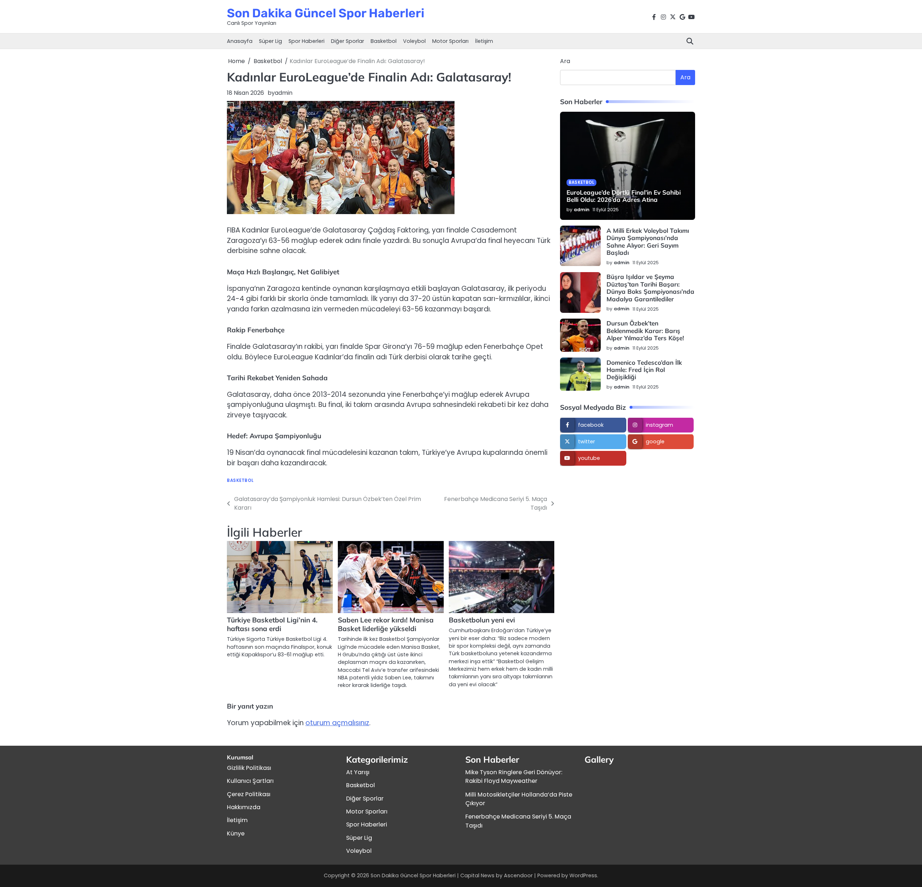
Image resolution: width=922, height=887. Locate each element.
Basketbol (384, 41)
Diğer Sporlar (347, 41)
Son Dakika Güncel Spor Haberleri (325, 13)
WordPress (583, 875)
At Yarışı (358, 772)
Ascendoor (518, 875)
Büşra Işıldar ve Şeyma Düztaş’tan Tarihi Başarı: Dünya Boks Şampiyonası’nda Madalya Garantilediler (650, 288)
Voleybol (414, 41)
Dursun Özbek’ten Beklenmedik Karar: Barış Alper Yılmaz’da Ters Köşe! (645, 331)
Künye (236, 833)
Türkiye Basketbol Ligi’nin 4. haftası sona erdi (272, 624)
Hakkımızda (243, 807)
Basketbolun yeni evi (482, 620)
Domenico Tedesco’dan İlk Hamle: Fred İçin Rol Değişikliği (644, 370)
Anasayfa (239, 41)
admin (283, 93)
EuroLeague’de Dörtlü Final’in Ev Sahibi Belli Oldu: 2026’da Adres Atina (624, 196)
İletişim (484, 41)
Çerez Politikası (248, 794)
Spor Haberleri (306, 41)
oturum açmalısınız (337, 723)
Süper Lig (270, 41)
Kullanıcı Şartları (250, 781)
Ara (565, 61)
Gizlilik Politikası (249, 768)
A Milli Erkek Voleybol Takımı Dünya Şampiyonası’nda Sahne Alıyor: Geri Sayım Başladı (648, 241)
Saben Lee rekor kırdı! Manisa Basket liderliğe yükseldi (386, 624)
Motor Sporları (450, 41)
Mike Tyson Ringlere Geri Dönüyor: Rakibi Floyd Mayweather (513, 776)
